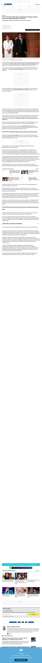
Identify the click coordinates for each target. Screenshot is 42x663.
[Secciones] (2, 4)
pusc (19, 622)
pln (22, 622)
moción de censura (13, 622)
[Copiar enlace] (38, 223)
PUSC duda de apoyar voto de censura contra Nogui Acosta (22, 131)
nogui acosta (31, 622)
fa (26, 622)
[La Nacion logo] (8, 4)
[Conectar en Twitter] (10, 633)
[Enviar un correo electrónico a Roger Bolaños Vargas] (7, 633)
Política (3, 15)
